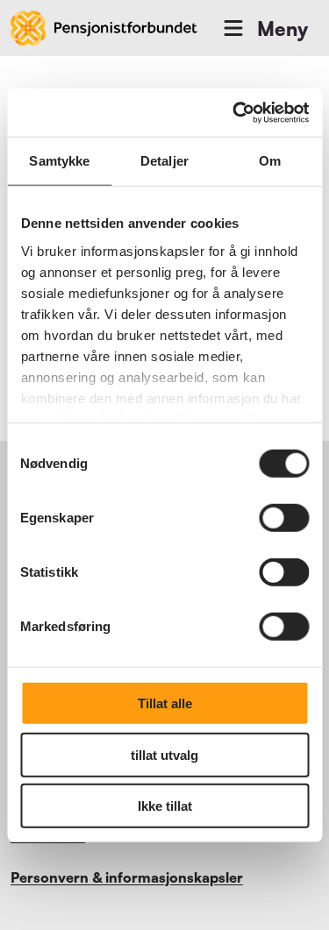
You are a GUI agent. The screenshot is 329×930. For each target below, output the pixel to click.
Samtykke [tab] (59, 160)
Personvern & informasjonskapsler (127, 877)
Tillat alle (165, 703)
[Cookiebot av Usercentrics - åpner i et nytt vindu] (234, 112)
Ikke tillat (165, 806)
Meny (282, 28)
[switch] (284, 518)
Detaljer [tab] (164, 160)
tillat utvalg (164, 754)
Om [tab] (270, 160)
